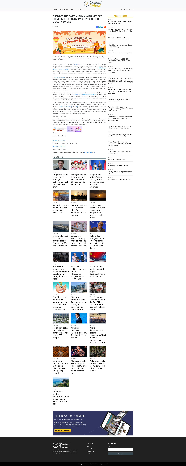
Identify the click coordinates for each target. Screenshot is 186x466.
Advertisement (91, 451)
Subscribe (120, 454)
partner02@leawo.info (59, 140)
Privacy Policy (91, 449)
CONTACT (79, 9)
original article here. (89, 152)
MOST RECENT (64, 9)
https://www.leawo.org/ (59, 146)
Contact (89, 453)
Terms (88, 446)
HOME (55, 9)
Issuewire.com (77, 64)
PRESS (72, 9)
